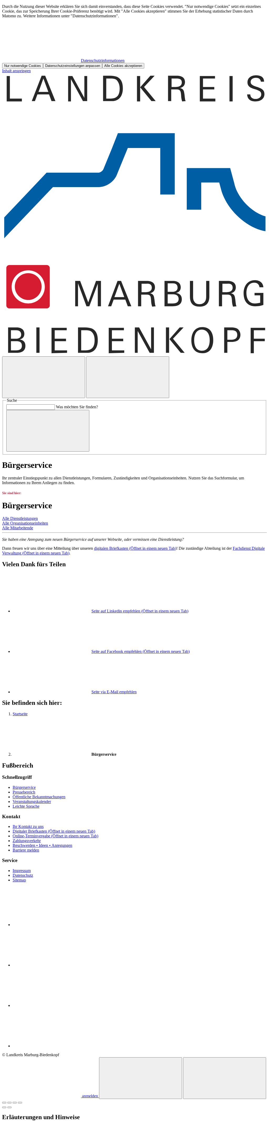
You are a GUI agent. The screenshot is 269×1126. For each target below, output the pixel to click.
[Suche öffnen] (43, 377)
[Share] (9, 1102)
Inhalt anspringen (16, 70)
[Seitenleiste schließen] (224, 1078)
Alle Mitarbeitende (17, 528)
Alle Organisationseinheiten (25, 523)
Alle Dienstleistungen (20, 518)
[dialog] (134, 36)
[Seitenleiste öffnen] (127, 377)
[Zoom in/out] (20, 1102)
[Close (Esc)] (4, 1102)
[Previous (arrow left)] (4, 1107)
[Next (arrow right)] (9, 1107)
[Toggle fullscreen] (15, 1102)
